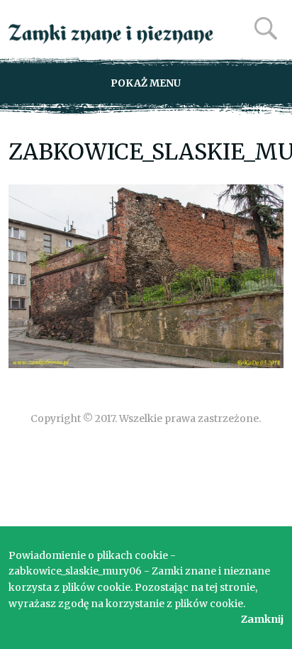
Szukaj (265, 28)
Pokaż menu (146, 83)
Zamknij (262, 619)
